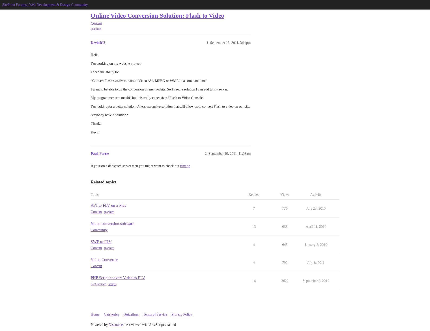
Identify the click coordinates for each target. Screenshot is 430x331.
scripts (112, 284)
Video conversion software (112, 223)
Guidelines (131, 314)
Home (95, 314)
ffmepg (185, 166)
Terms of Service (155, 314)
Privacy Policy (182, 314)
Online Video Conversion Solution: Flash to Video (157, 15)
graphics (96, 28)
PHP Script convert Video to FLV (118, 277)
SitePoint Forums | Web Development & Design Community (45, 4)
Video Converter (104, 259)
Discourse (116, 325)
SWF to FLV (101, 241)
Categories (111, 314)
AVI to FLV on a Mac (108, 205)
